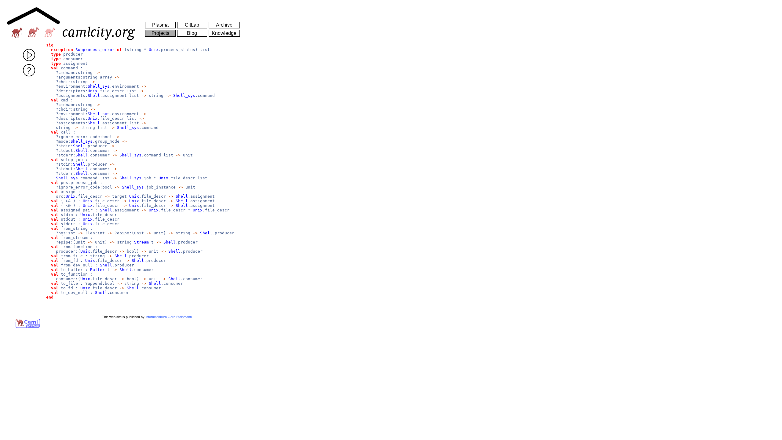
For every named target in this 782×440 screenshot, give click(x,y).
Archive (224, 25)
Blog (192, 33)
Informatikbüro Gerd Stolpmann (168, 317)
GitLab (192, 25)
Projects (160, 33)
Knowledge (224, 33)
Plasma (160, 25)
